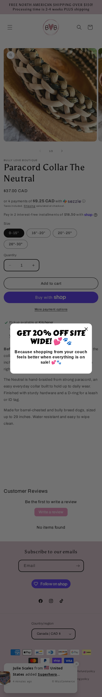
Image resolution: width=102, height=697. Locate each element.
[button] (86, 329)
